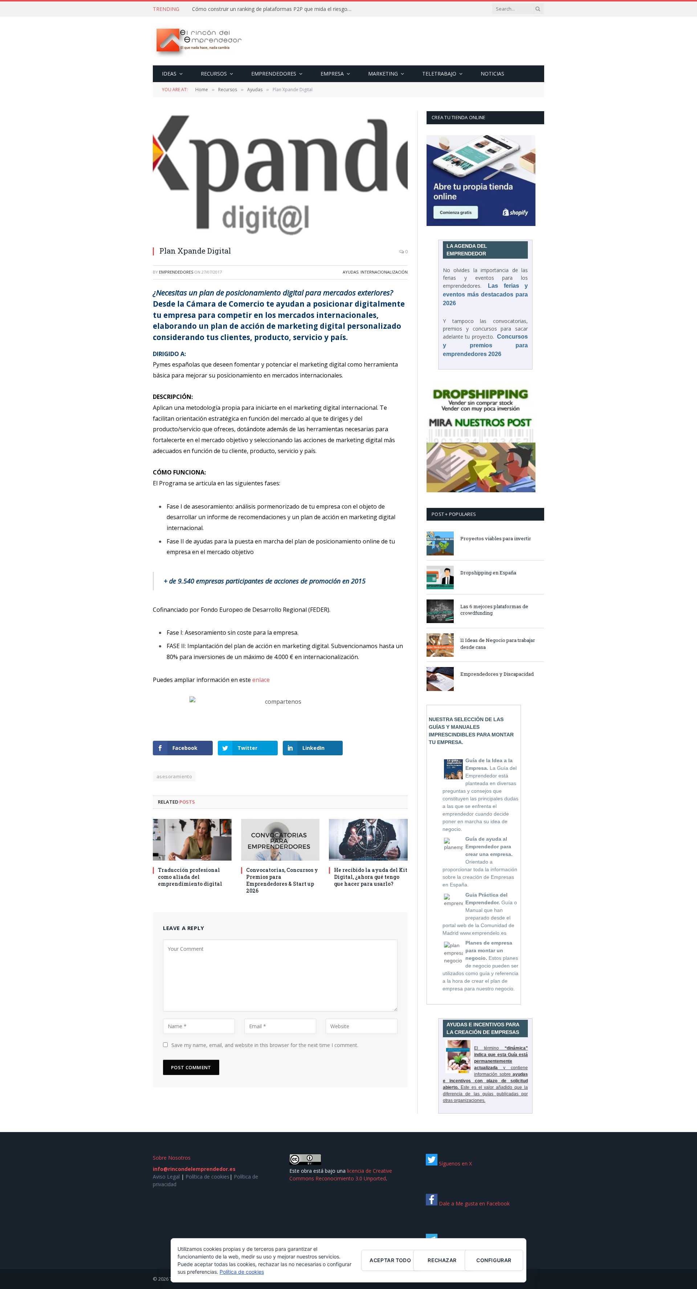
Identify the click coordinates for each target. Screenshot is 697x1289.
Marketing (383, 73)
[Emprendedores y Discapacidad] (440, 679)
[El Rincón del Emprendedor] (198, 41)
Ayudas (350, 272)
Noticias (492, 73)
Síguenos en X (454, 1163)
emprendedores (176, 272)
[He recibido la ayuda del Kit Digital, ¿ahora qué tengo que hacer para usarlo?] (368, 840)
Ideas (169, 73)
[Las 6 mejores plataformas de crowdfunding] (440, 611)
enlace (261, 680)
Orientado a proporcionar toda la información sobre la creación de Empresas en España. (480, 862)
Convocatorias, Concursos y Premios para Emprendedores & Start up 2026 (282, 880)
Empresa (332, 73)
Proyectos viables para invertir (495, 538)
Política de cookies (207, 1176)
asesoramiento (174, 776)
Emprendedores (273, 73)
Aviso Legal (166, 1176)
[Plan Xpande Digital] (280, 175)
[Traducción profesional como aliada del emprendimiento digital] (192, 840)
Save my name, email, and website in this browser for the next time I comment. (264, 1045)
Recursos (214, 73)
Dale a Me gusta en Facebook (473, 1203)
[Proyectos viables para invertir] (440, 543)
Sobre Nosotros (172, 1157)
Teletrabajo (439, 73)
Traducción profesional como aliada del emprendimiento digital (190, 876)
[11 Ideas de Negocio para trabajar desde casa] (440, 645)
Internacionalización (384, 272)
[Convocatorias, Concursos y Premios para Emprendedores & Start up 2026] (280, 840)
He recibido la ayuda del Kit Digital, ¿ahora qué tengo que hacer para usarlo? (370, 876)
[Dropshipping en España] (440, 577)
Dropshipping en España (488, 572)
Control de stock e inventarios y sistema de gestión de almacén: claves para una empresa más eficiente (273, 9)
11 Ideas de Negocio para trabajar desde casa (497, 643)
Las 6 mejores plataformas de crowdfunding (494, 610)
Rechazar (442, 1260)
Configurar (493, 1260)
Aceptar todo (390, 1260)
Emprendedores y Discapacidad (497, 674)
